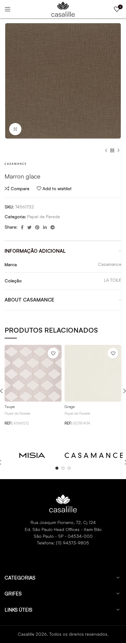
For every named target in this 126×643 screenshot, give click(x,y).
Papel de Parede (43, 216)
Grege (70, 406)
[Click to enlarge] (15, 129)
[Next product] (118, 151)
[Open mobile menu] (8, 9)
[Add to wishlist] (53, 353)
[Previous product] (106, 151)
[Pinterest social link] (37, 227)
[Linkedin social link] (45, 227)
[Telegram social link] (53, 227)
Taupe (10, 406)
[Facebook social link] (22, 227)
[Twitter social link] (29, 227)
